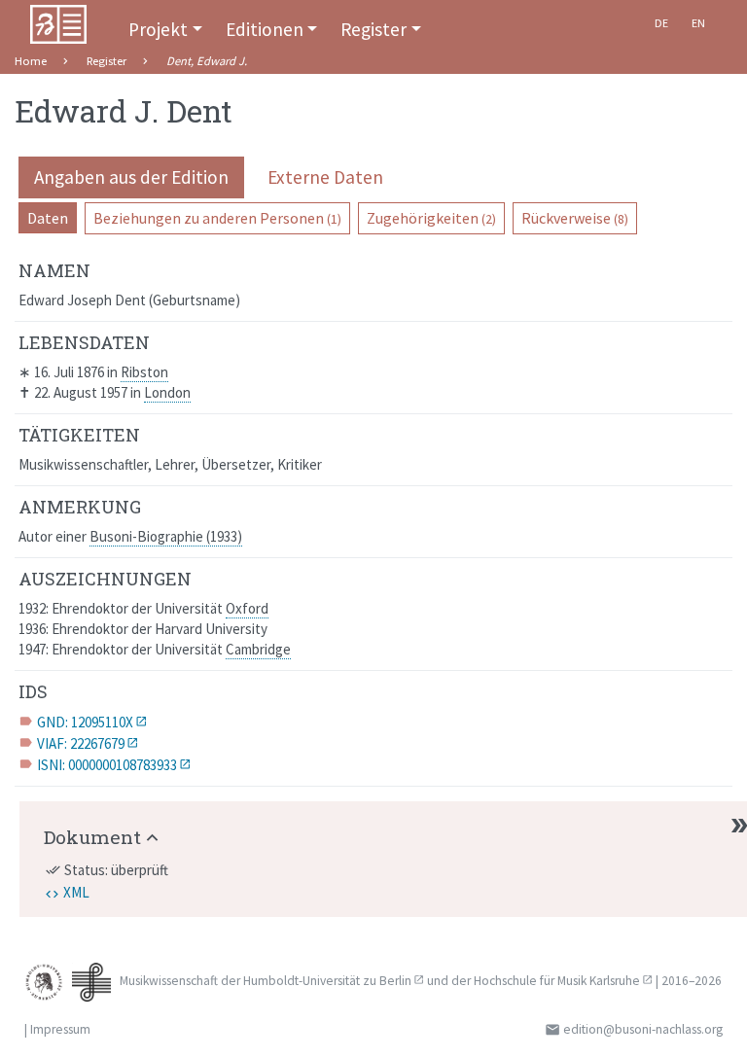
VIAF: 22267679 (80, 743)
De (661, 23)
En (698, 23)
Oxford (247, 608)
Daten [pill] (47, 218)
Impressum (60, 1029)
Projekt (158, 29)
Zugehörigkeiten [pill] (431, 218)
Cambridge (258, 649)
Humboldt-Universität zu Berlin (327, 980)
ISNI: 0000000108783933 (107, 765)
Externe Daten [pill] (325, 177)
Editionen (264, 29)
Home (31, 60)
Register (373, 29)
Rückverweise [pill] (574, 218)
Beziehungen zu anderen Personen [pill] (217, 218)
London (167, 392)
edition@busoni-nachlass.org (643, 1029)
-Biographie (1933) (165, 536)
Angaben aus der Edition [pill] (131, 177)
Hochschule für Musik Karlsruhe (557, 980)
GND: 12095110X (85, 722)
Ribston (144, 372)
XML (76, 892)
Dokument (92, 837)
